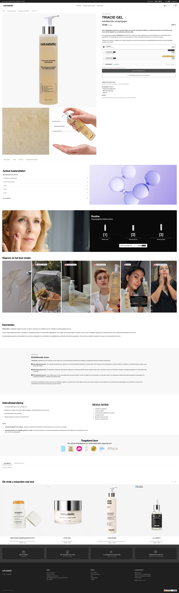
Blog (92, 576)
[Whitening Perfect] (133, 227)
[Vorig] (172, 257)
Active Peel (67, 538)
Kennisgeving (7, 463)
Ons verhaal (94, 572)
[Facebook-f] (2, 574)
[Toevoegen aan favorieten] (25, 533)
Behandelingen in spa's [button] (89, 5)
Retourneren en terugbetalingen (143, 574)
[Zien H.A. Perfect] (153, 533)
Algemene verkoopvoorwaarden (143, 576)
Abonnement (49, 579)
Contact (92, 579)
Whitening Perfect (133, 239)
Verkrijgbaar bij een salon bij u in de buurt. (139, 75)
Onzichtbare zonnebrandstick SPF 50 (22, 538)
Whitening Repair (161, 239)
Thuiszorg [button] (78, 5)
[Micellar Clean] (105, 227)
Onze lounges (94, 577)
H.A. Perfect (157, 538)
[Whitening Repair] (161, 227)
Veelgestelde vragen (32, 159)
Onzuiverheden (114, 97)
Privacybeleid (138, 577)
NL (166, 5)
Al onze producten (50, 572)
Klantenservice (150, 1)
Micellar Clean (105, 239)
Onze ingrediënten (95, 574)
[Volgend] (175, 257)
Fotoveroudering (125, 84)
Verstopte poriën (123, 97)
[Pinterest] (10, 574)
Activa (14, 159)
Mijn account (138, 572)
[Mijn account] (173, 5)
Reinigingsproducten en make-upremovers (57, 577)
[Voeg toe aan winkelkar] (22, 533)
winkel (166, 1)
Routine (21, 159)
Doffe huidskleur (131, 97)
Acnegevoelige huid (115, 84)
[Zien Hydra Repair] (108, 533)
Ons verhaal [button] (100, 5)
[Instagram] (6, 574)
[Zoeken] (169, 5)
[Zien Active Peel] (63, 533)
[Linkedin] (4, 574)
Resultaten (7, 159)
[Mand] (175, 5)
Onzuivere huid (105, 84)
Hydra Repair (112, 538)
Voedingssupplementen (52, 576)
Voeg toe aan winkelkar (138, 70)
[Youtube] (8, 574)
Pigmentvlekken (106, 97)
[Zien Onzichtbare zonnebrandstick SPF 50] (19, 533)
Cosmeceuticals (50, 574)
